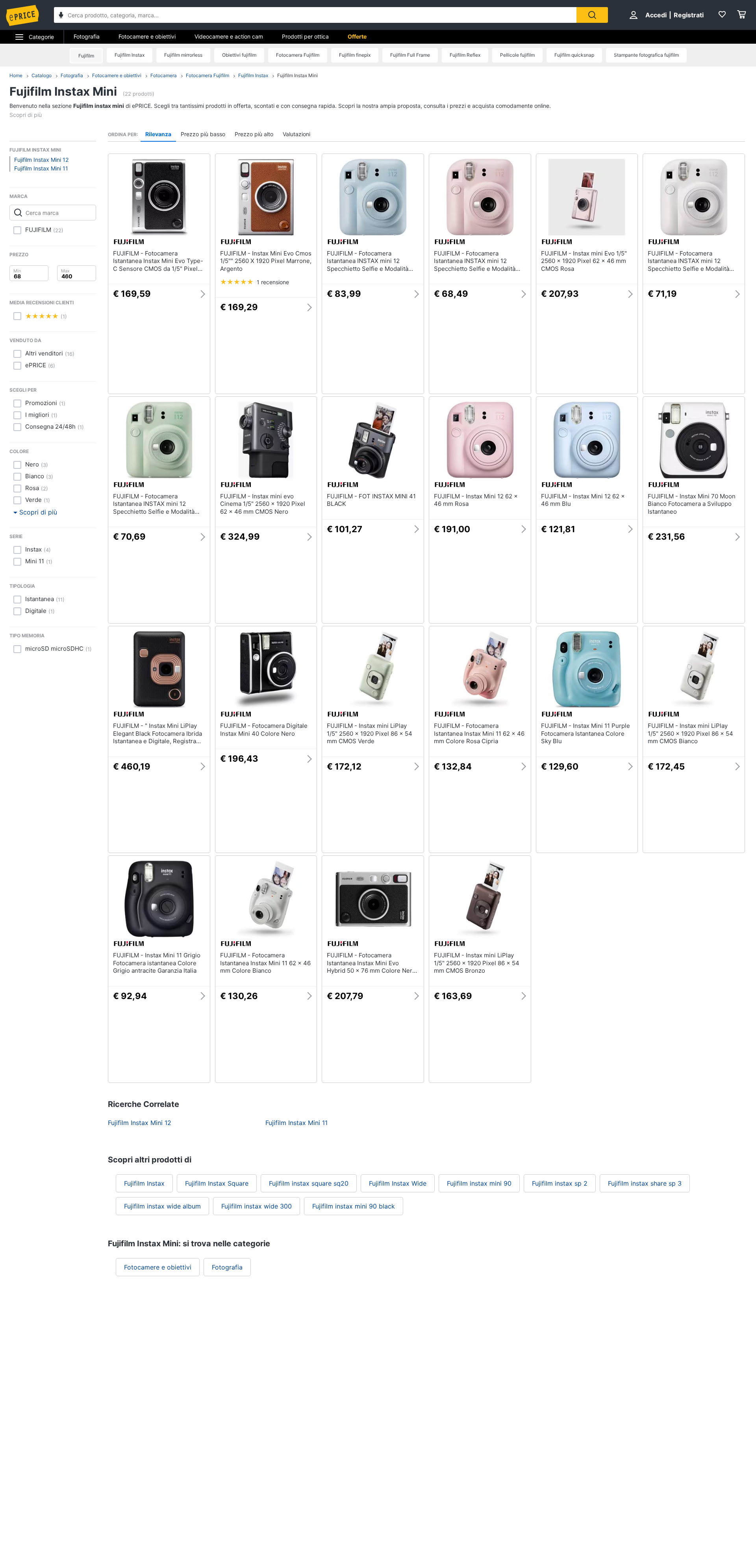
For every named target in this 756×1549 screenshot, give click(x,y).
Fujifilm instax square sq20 (308, 1183)
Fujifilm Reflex (465, 55)
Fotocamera (163, 75)
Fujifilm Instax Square (216, 1183)
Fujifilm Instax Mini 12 (41, 159)
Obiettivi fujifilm (239, 55)
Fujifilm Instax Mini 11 (41, 168)
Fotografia (87, 36)
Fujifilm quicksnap (574, 55)
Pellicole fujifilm (517, 55)
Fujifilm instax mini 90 (479, 1183)
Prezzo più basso (203, 134)
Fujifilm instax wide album (162, 1206)
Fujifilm (86, 56)
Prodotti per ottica (305, 36)
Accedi (656, 15)
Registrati (689, 15)
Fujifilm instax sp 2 (559, 1183)
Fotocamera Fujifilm (297, 55)
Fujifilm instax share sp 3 (645, 1183)
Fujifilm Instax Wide (397, 1183)
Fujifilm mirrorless (183, 55)
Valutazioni (296, 134)
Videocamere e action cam (229, 36)
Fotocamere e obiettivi (147, 36)
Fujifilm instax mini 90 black (353, 1206)
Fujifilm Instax (130, 55)
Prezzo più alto (254, 134)
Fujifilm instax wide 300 (256, 1206)
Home (15, 75)
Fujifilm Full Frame (410, 55)
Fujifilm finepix (355, 55)
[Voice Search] (61, 16)
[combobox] (315, 15)
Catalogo (42, 75)
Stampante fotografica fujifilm (646, 55)
